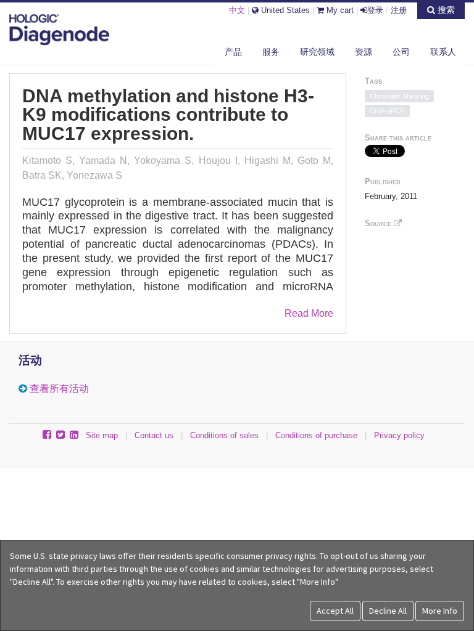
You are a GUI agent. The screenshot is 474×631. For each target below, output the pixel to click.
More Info (439, 610)
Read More (309, 313)
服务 (271, 52)
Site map (102, 435)
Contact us (154, 435)
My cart (339, 10)
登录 (375, 10)
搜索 (445, 10)
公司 (401, 52)
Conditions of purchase (316, 435)
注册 (399, 10)
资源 (363, 52)
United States (284, 10)
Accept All (335, 610)
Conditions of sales (224, 435)
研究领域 (317, 52)
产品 (233, 52)
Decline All (388, 610)
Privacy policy (399, 435)
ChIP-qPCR (387, 111)
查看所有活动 (59, 388)
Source (379, 223)
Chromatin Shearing (399, 96)
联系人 (443, 52)
